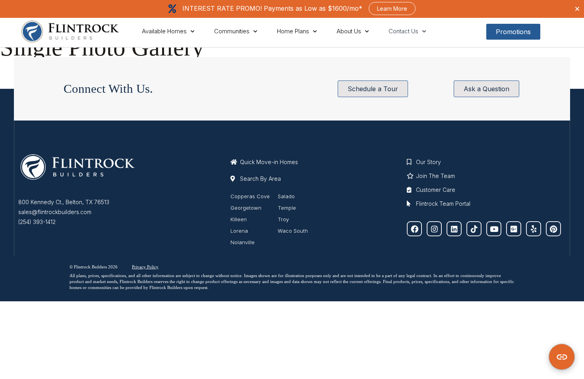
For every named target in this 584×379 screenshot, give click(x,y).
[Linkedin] (454, 228)
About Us (348, 31)
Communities (231, 31)
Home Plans (293, 31)
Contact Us (403, 31)
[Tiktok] (474, 228)
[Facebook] (414, 228)
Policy (152, 266)
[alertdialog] (292, 9)
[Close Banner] (577, 8)
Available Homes (164, 31)
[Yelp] (533, 228)
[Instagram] (434, 228)
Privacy (139, 266)
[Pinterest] (553, 228)
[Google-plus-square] (513, 228)
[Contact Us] (561, 356)
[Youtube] (493, 228)
